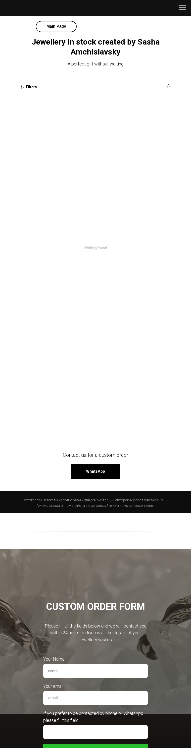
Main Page (56, 26)
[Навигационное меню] (182, 7)
